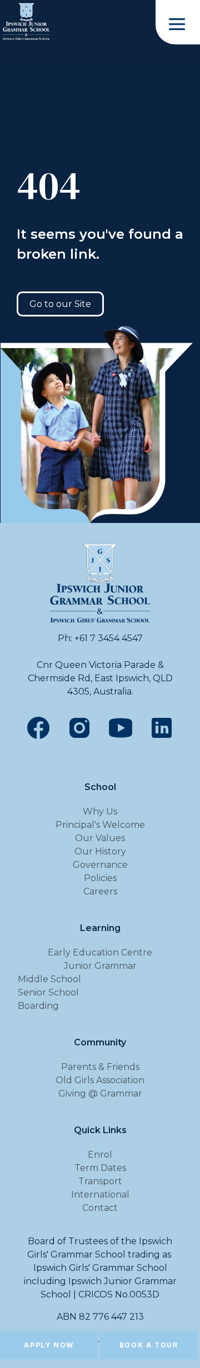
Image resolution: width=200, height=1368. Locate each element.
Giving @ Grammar (100, 1093)
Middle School (49, 979)
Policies (100, 878)
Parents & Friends (100, 1067)
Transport (100, 1181)
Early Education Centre (100, 952)
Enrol (100, 1154)
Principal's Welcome (100, 824)
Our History (100, 851)
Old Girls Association (100, 1080)
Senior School (48, 992)
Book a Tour (148, 1345)
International (100, 1194)
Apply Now (48, 1345)
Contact (100, 1208)
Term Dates (100, 1168)
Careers (100, 891)
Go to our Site (60, 304)
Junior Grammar (100, 965)
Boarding (38, 1005)
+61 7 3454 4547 (108, 638)
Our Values (100, 838)
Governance (100, 864)
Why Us (100, 811)
